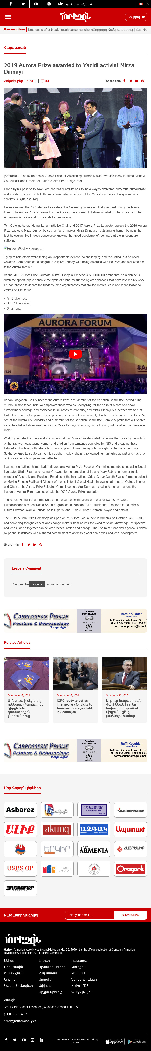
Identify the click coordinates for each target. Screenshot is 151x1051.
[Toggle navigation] (8, 17)
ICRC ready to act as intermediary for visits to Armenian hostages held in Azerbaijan (74, 706)
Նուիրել (134, 17)
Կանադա (79, 960)
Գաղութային (81, 992)
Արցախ (45, 979)
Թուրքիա (79, 967)
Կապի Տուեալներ (18, 985)
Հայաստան (48, 973)
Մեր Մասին (13, 967)
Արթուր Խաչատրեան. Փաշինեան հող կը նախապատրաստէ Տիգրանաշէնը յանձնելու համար (124, 708)
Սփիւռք (45, 985)
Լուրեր (44, 960)
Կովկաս (78, 973)
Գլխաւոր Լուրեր (52, 967)
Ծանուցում (13, 973)
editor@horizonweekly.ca (20, 1021)
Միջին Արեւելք (50, 992)
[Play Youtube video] (75, 354)
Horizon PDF (79, 985)
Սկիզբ (9, 960)
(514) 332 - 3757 (15, 1014)
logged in (37, 584)
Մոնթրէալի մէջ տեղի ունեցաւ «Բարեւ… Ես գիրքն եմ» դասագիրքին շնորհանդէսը (26, 708)
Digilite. (75, 1042)
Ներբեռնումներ (84, 979)
